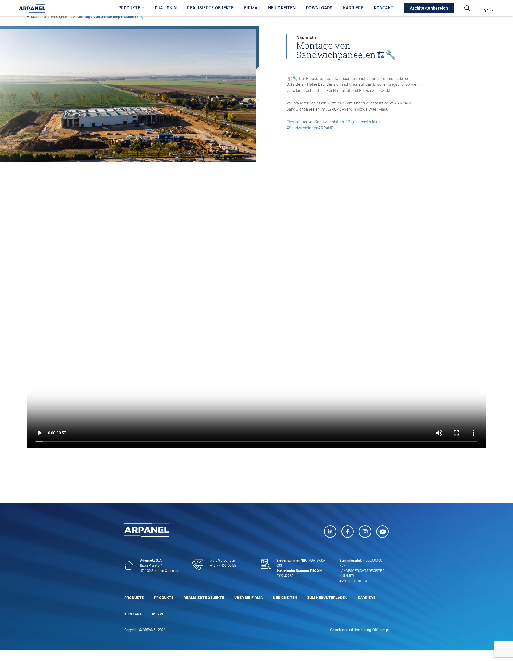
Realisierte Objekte (204, 597)
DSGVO (158, 613)
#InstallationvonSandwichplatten (315, 121)
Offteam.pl (380, 629)
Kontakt (133, 613)
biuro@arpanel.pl (223, 560)
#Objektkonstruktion (363, 121)
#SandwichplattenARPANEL (311, 127)
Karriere (366, 597)
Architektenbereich (429, 8)
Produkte (134, 597)
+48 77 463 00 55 (223, 565)
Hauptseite (36, 16)
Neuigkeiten (285, 597)
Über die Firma (248, 597)
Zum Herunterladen (327, 597)
